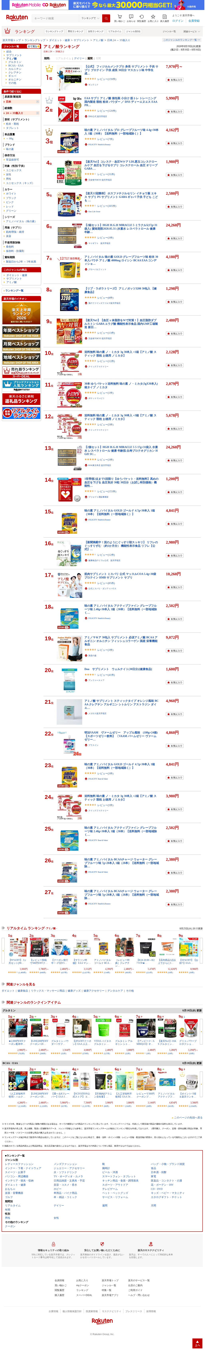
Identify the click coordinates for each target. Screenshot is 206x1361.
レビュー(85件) (106, 583)
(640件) (43, 972)
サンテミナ (93, 85)
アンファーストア (96, 680)
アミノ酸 (98, 40)
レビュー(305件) (106, 205)
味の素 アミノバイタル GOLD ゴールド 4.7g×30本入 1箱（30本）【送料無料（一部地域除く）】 (119, 512)
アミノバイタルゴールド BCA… (103, 961)
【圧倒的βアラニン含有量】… (103, 1095)
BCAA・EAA (15, 65)
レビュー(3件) (105, 237)
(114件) (107, 972)
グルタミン (14, 61)
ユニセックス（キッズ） (20, 183)
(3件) (148, 1053)
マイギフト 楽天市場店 (99, 243)
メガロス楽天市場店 (97, 713)
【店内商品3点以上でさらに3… (167, 961)
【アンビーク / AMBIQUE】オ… (145, 1042)
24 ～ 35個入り (14, 113)
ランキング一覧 (14, 290)
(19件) (170, 1053)
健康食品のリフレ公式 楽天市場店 (104, 560)
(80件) (106, 1106)
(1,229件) (44, 1106)
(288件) (43, 1053)
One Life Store (94, 211)
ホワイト (11, 193)
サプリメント (81, 40)
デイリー (79, 58)
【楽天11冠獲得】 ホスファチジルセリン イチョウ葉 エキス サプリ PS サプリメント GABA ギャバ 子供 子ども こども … (121, 197)
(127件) (107, 1053)
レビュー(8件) (105, 297)
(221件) (149, 972)
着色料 (10, 246)
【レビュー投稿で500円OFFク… (39, 961)
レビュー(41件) (106, 674)
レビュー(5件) (105, 424)
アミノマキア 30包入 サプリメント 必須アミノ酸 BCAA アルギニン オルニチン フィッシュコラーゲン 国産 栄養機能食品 (120, 641)
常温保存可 (12, 159)
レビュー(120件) (106, 110)
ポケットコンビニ (96, 398)
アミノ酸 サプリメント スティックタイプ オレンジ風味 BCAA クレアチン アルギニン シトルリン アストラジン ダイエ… (121, 704)
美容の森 (92, 655)
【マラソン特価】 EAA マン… (82, 961)
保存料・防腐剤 (15, 251)
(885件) (128, 972)
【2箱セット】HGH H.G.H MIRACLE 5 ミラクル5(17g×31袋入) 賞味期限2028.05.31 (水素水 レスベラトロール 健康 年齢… (120, 228)
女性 (8, 174)
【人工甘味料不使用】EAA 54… (124, 1095)
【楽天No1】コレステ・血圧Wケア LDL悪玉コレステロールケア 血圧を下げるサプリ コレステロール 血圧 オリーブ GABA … (120, 165)
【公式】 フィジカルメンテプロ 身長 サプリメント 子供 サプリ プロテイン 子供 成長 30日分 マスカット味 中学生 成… (121, 70)
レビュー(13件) (106, 332)
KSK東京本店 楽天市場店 (99, 465)
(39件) (191, 972)
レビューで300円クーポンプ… (145, 1095)
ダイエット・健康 (59, 40)
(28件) (149, 1106)
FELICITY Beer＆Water (98, 779)
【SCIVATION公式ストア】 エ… (81, 1095)
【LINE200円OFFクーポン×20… (39, 1042)
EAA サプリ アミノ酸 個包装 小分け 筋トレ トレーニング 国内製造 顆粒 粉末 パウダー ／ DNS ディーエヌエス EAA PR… (120, 102)
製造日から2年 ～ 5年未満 (21, 261)
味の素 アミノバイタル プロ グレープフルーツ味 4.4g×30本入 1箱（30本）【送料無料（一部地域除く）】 (121, 131)
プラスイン (93, 745)
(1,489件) (22, 972)
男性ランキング (75, 31)
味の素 (10, 149)
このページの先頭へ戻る (188, 1117)
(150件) (128, 1106)
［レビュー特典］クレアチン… (122, 963)
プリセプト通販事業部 (98, 497)
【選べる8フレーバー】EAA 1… (60, 1095)
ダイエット (8, 990)
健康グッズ (74, 990)
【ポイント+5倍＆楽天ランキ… (187, 1095)
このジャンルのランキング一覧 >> (181, 39)
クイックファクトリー (98, 366)
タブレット (12, 127)
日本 (8, 101)
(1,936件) (193, 1106)
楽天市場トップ (12, 40)
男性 (8, 178)
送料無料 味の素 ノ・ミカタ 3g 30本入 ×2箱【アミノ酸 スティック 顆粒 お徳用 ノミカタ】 (120, 797)
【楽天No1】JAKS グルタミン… (167, 1042)
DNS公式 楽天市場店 (97, 116)
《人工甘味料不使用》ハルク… (17, 1095)
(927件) (64, 1106)
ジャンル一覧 (169, 31)
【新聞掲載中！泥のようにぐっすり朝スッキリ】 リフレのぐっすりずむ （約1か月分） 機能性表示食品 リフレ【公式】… (121, 546)
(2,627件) (86, 972)
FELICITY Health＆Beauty (99, 144)
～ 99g (9, 138)
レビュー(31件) (106, 174)
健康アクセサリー (94, 990)
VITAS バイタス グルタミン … (102, 1042)
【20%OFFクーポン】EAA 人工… (82, 1042)
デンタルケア (115, 990)
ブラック (11, 197)
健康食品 (23, 990)
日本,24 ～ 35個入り (118, 40)
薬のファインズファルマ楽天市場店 (104, 303)
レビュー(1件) (105, 392)
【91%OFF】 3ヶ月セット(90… (18, 961)
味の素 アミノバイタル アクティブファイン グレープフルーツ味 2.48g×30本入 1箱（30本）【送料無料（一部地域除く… (120, 609)
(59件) (191, 1053)
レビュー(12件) (106, 361)
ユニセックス (14, 170)
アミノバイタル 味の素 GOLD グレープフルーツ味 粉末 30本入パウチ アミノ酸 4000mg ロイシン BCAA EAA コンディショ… (121, 260)
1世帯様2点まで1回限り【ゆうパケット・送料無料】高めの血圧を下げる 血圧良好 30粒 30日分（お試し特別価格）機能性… (121, 482)
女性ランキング (95, 31)
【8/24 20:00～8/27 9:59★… (145, 961)
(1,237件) (86, 1106)
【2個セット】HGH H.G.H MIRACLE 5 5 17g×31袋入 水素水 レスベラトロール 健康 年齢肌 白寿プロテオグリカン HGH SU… (121, 450)
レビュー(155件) (106, 491)
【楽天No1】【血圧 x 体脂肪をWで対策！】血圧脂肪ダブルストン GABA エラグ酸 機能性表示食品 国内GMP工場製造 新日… (121, 324)
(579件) (85, 1053)
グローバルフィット (97, 269)
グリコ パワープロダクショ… (188, 1042)
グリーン (11, 210)
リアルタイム (114, 31)
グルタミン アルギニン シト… (124, 1042)
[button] (131, 18)
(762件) (21, 1053)
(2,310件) (22, 1106)
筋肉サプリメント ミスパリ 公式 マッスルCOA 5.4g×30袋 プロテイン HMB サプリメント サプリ (120, 575)
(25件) (127, 1053)
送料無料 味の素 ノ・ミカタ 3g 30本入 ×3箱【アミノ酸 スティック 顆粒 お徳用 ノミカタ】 (120, 417)
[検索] (106, 18)
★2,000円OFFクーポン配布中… (17, 1042)
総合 (9, 51)
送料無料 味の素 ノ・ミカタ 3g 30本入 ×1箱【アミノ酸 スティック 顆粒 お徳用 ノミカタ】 (120, 353)
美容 (8, 236)
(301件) (171, 1106)
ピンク (10, 202)
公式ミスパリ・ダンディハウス (102, 588)
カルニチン (14, 68)
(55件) (63, 1053)
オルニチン (14, 79)
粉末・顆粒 (12, 123)
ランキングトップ (54, 31)
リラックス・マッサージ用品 (48, 990)
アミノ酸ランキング (61, 46)
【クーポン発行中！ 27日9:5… (59, 961)
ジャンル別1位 (133, 31)
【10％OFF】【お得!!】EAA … (188, 961)
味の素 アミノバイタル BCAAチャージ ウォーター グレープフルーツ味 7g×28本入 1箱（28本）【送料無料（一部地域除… (121, 863)
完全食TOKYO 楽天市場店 (100, 180)
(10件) (170, 972)
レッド (10, 206)
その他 (12, 82)
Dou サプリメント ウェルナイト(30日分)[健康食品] (118, 669)
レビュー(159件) (106, 79)
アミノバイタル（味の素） (21, 221)
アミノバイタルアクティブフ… (166, 1095)
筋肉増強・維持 (15, 231)
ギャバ (12, 75)
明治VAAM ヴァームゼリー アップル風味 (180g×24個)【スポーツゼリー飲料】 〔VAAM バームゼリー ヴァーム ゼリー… (121, 736)
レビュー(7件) (105, 139)
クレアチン (14, 72)
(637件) (64, 972)
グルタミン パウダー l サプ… (60, 1042)
